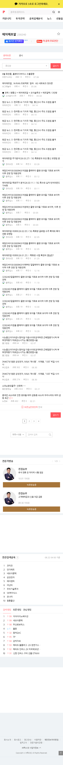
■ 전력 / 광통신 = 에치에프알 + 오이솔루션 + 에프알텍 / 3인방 (29, 93)
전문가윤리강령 (36, 743)
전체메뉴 (60, 12)
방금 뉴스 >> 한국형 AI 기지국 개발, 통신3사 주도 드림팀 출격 (29, 111)
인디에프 (11, 569)
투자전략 (20, 18)
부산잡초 (5, 367)
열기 (61, 753)
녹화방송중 (31, 485)
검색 (53, 12)
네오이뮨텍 (11, 573)
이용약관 (37, 740)
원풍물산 (11, 600)
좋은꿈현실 (6, 389)
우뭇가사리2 (7, 77)
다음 (59, 461)
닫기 (59, 4)
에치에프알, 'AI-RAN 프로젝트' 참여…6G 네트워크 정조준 (27, 83)
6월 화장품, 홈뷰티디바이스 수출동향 (18, 74)
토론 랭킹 (17, 609)
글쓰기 (56, 66)
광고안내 (27, 740)
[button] (26, 65)
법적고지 (23, 743)
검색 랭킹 (7, 609)
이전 (52, 461)
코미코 (10, 565)
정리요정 (9, 164)
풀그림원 (5, 343)
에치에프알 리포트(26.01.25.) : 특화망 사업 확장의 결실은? (28, 255)
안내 (33, 407)
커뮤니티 (6, 18)
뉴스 (49, 18)
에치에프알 (14, 34)
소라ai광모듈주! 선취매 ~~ (14, 386)
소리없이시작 (11, 96)
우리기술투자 (12, 589)
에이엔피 (11, 581)
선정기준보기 (17, 557)
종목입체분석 (35, 18)
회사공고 (17, 740)
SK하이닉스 (12, 593)
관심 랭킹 (27, 609)
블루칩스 (9, 176)
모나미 (10, 596)
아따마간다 (6, 105)
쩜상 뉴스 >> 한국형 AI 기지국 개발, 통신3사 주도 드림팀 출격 (29, 102)
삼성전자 (11, 577)
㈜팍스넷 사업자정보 (30, 748)
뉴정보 (4, 401)
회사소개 (7, 740)
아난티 (10, 585)
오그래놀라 (6, 86)
